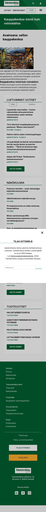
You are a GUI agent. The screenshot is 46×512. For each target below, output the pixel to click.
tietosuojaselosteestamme (22, 256)
